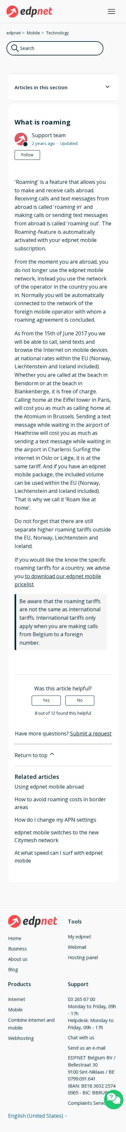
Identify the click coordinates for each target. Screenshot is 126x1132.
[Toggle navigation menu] (111, 11)
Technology (57, 33)
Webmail (77, 947)
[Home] (29, 12)
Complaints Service (88, 1103)
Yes (46, 700)
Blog (13, 969)
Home (14, 938)
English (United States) (36, 1116)
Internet (16, 999)
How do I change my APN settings (55, 819)
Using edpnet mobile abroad (49, 786)
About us (17, 959)
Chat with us (81, 1037)
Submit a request (90, 733)
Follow (27, 155)
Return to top (32, 755)
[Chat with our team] (113, 1099)
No (80, 700)
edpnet (13, 33)
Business (17, 949)
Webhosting (21, 1038)
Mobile (33, 33)
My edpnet (79, 937)
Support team (49, 135)
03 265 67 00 (81, 999)
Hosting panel (83, 957)
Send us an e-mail (86, 1048)
